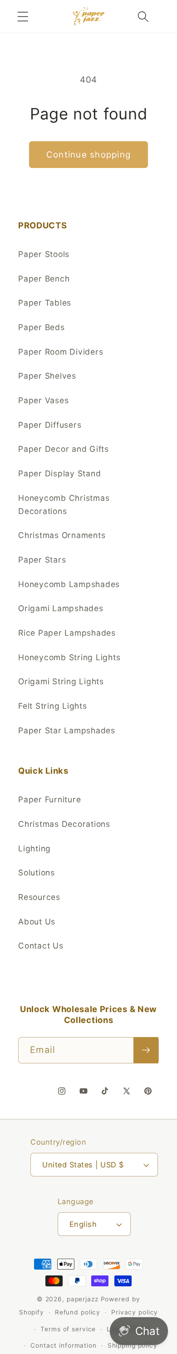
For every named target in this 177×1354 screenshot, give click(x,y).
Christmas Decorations (64, 824)
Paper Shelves (47, 376)
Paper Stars (42, 559)
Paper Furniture (49, 799)
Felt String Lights (52, 706)
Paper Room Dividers (60, 351)
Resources (39, 897)
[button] (22, 16)
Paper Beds (41, 327)
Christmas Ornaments (61, 535)
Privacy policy (134, 1312)
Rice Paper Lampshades (67, 632)
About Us (36, 921)
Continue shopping (88, 154)
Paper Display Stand (59, 473)
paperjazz (82, 1299)
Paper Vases (43, 400)
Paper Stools (43, 254)
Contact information (63, 1345)
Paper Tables (44, 302)
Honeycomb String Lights (69, 657)
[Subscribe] (145, 1050)
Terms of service (68, 1329)
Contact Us (41, 945)
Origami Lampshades (60, 608)
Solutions (36, 872)
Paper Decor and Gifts (63, 449)
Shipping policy (132, 1345)
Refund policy (77, 1312)
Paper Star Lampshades (66, 730)
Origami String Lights (61, 681)
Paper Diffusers (49, 425)
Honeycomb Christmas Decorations (63, 504)
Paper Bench (43, 278)
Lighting (34, 848)
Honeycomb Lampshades (69, 584)
